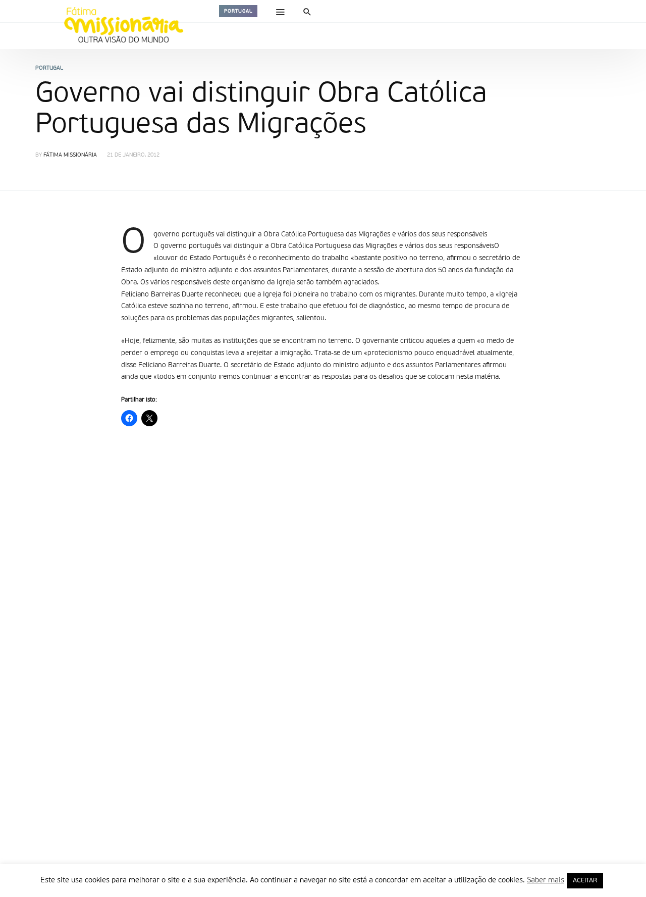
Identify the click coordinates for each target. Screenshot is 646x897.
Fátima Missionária (70, 155)
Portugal (238, 11)
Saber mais (545, 880)
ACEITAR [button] (585, 880)
